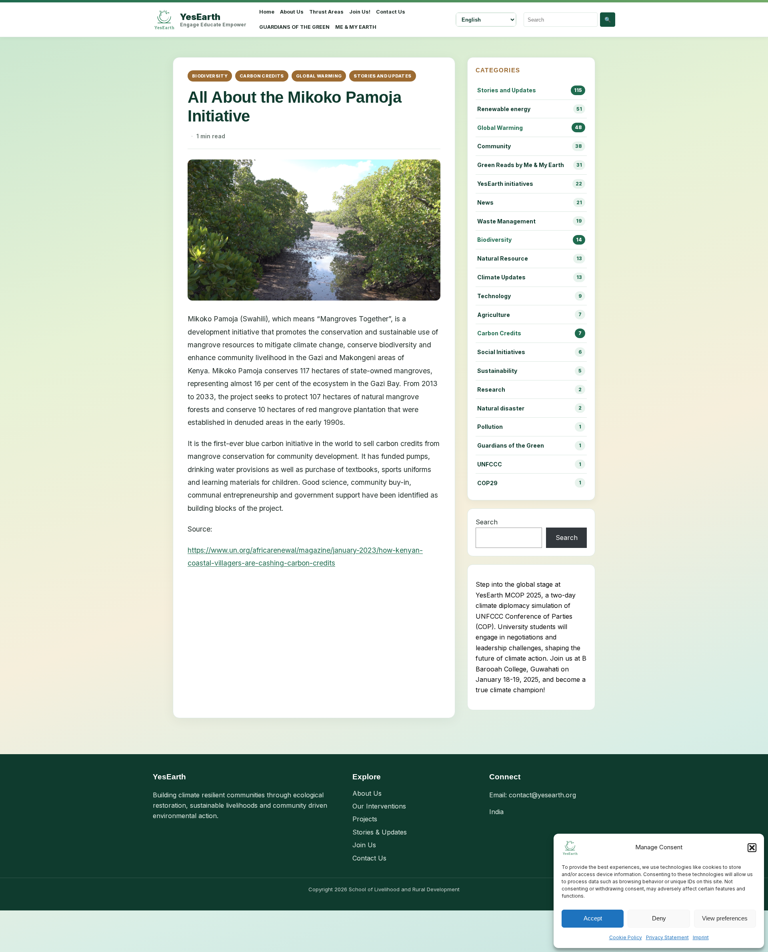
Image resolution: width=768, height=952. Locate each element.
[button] (752, 848)
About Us (292, 12)
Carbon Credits (262, 76)
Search (487, 522)
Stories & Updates (379, 832)
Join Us (364, 845)
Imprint (701, 937)
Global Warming (319, 76)
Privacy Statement (667, 937)
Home (266, 12)
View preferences (725, 918)
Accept (593, 918)
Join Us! (359, 12)
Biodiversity (210, 76)
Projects (364, 819)
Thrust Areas (326, 12)
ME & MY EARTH (355, 27)
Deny (659, 918)
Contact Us (390, 12)
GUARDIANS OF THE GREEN (294, 27)
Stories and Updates (382, 76)
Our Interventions (379, 806)
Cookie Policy (625, 937)
